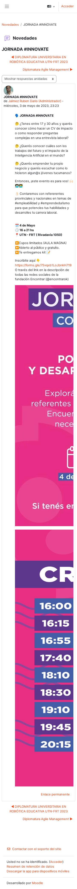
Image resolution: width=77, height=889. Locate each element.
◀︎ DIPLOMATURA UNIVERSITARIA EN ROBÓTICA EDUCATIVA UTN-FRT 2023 (39, 59)
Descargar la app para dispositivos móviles (38, 871)
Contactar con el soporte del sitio (36, 849)
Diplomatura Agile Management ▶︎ (48, 69)
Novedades (10, 25)
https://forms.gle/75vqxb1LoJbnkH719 (43, 265)
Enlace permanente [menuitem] (55, 794)
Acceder (67, 6)
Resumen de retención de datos (30, 866)
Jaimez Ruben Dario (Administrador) (34, 101)
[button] (51, 6)
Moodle (37, 883)
